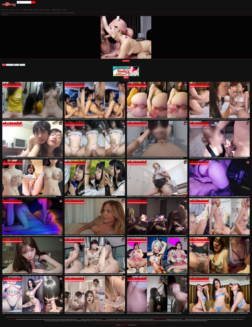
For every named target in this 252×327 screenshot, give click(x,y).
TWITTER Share (10, 65)
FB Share (16, 65)
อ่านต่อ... (126, 77)
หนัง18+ (183, 319)
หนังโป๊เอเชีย (36, 9)
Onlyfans (104, 319)
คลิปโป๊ (11, 9)
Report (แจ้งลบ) (126, 60)
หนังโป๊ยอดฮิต (47, 9)
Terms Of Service (125, 323)
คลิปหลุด (7, 9)
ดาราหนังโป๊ (64, 9)
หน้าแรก (2, 9)
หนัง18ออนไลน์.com (12, 319)
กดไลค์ (4, 65)
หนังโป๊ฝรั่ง (31, 9)
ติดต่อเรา (138, 323)
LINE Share (22, 65)
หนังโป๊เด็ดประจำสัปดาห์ (56, 9)
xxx (21, 9)
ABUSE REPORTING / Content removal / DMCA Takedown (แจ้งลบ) (108, 323)
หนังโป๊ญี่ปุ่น (25, 9)
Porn (18, 9)
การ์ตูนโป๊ (42, 9)
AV (14, 9)
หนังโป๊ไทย (155, 319)
